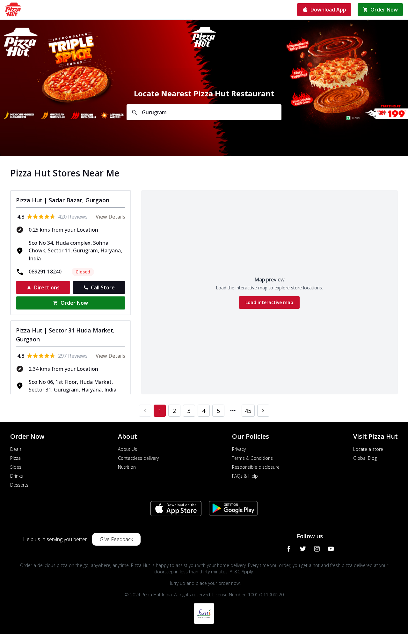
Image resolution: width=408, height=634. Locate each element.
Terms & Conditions (252, 458)
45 (248, 410)
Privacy (239, 449)
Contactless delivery (138, 458)
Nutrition (127, 467)
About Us (127, 449)
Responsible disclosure (256, 467)
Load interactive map (269, 302)
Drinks (16, 476)
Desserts (19, 485)
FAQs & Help (245, 476)
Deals (16, 449)
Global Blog (365, 458)
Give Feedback (116, 539)
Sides (15, 467)
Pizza (15, 458)
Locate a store (368, 449)
